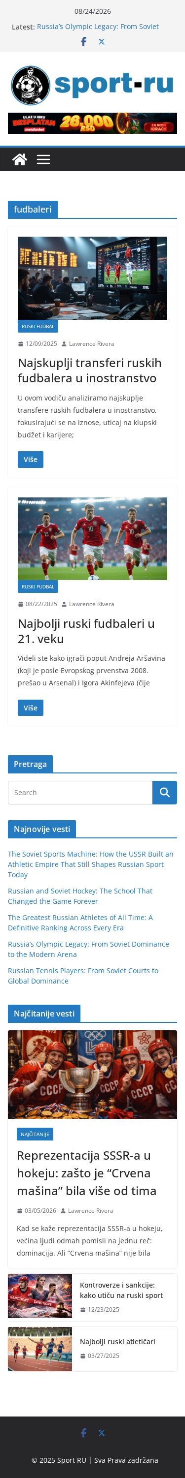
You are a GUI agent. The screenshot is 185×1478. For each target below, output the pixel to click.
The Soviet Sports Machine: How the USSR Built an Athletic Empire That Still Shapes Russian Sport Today (91, 864)
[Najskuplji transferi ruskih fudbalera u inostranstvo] (92, 278)
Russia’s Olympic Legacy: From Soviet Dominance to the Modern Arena (98, 31)
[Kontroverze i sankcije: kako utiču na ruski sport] (40, 1297)
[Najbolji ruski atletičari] (40, 1349)
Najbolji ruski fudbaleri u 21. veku (86, 631)
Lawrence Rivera (91, 343)
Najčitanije (35, 1134)
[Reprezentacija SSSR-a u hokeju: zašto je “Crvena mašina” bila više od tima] (92, 1074)
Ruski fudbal (38, 326)
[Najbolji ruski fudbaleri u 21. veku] (92, 539)
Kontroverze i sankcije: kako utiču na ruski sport (121, 1290)
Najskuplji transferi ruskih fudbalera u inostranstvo (90, 370)
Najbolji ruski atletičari (117, 1341)
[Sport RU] (20, 159)
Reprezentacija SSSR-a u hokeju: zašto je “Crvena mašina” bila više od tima (87, 1173)
